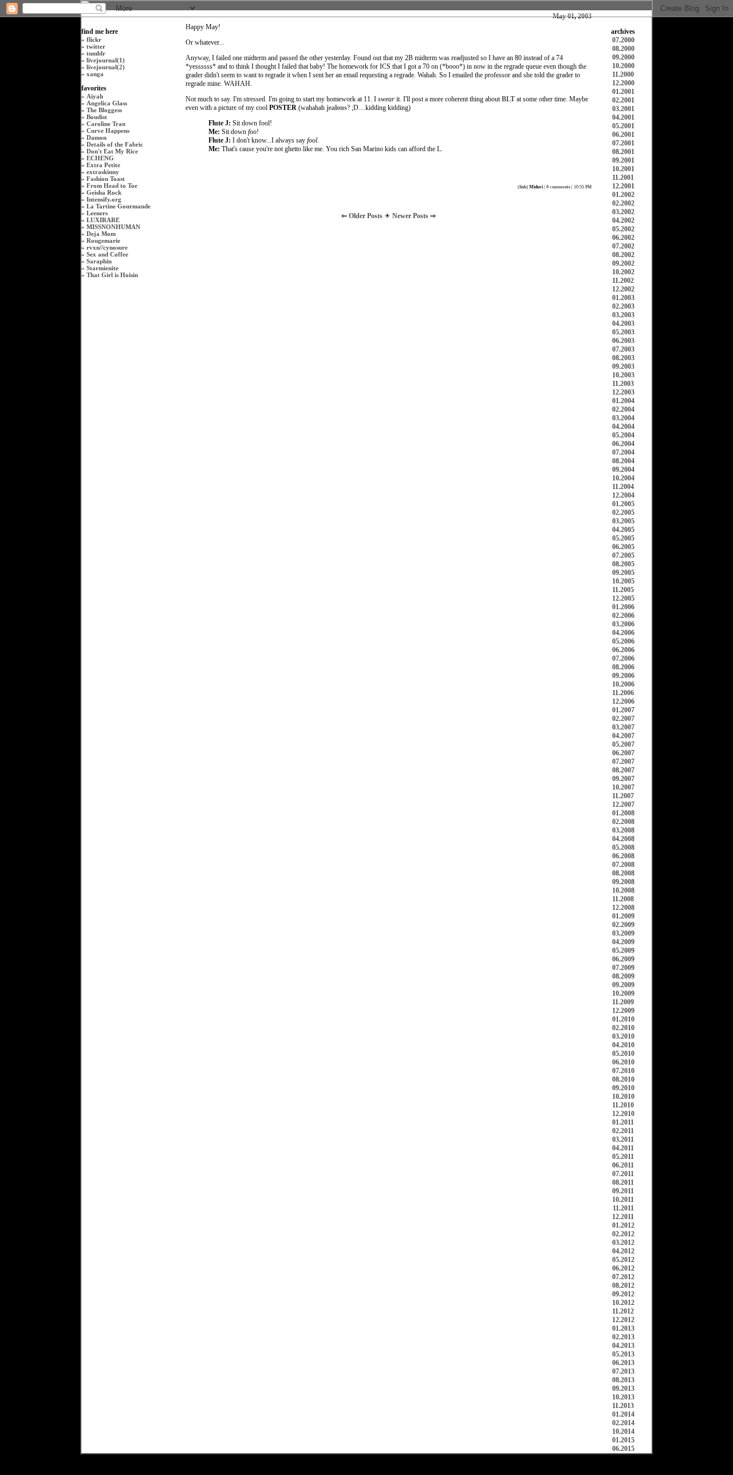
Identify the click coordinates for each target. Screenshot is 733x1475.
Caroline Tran (105, 123)
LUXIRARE (103, 219)
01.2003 (623, 298)
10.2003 (623, 375)
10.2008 (623, 890)
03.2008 (623, 830)
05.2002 (623, 229)
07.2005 (623, 555)
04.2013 (623, 1346)
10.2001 (623, 169)
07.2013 (623, 1371)
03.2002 (623, 212)
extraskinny (102, 171)
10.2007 (623, 787)
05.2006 (623, 641)
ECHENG (100, 158)
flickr (93, 39)
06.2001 (623, 135)
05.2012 (623, 1260)
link (522, 187)
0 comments (558, 187)
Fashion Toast (105, 178)
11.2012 (623, 1311)
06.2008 (623, 856)
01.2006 (623, 607)
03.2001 (623, 109)
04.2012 (623, 1251)
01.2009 (623, 916)
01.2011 (623, 1122)
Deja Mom (101, 233)
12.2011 (623, 1217)
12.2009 (623, 1011)
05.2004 (623, 435)
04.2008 (623, 839)
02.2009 (623, 925)
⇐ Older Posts (362, 216)
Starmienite (102, 268)
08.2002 (623, 255)
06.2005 (623, 547)
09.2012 (623, 1294)
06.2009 (623, 959)
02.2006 (623, 616)
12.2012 (623, 1320)
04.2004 (623, 427)
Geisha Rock (103, 192)
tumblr (95, 53)
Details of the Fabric (114, 144)
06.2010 (623, 1062)
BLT (508, 99)
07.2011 (623, 1174)
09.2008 (623, 882)
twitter (95, 46)
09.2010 (623, 1088)
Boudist (96, 116)
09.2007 (623, 779)
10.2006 (623, 684)
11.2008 (623, 899)
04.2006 (623, 633)
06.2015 (623, 1449)
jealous (336, 108)
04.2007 (623, 736)
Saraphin (99, 261)
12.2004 (623, 495)
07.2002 (623, 246)
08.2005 (623, 564)
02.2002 (623, 203)
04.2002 (623, 220)
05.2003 (623, 332)
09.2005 (623, 573)
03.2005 (623, 521)
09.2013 (623, 1389)
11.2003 (623, 384)
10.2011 (623, 1200)
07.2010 (623, 1071)
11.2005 (623, 590)
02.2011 (623, 1131)
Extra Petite (103, 164)
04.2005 (623, 530)
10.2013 (623, 1397)
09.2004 (623, 470)
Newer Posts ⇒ (414, 216)
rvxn (93, 247)
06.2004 (623, 444)
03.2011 (623, 1139)
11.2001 (623, 177)
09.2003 (623, 366)
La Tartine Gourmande (118, 206)
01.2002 (623, 195)
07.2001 (623, 143)
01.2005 (623, 504)
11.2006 (623, 693)
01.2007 (623, 710)
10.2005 (623, 581)
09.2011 (623, 1191)
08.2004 (623, 461)
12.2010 (623, 1114)
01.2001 (623, 92)
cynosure (115, 247)
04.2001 (623, 117)
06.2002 (623, 238)
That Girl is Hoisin (112, 274)
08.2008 (623, 873)
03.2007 (623, 727)
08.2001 (623, 152)
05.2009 (623, 950)
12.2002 (623, 289)
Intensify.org (103, 199)
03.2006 (623, 624)
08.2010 (623, 1079)
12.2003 (623, 392)
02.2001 (623, 100)
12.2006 (623, 701)
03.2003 (623, 315)
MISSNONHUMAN (113, 226)
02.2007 (623, 719)
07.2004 (623, 452)
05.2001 (623, 126)
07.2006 (623, 658)
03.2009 (623, 933)
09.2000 (623, 57)
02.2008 (623, 822)
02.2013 (623, 1337)
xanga (95, 73)
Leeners (97, 213)
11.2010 (623, 1105)
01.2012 (623, 1225)
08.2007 (623, 770)
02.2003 (623, 306)
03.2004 (623, 418)
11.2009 (623, 1002)
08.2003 (623, 358)
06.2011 (623, 1165)
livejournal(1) (105, 60)
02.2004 (623, 409)
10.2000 (623, 66)
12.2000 (623, 83)
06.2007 (623, 753)
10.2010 (623, 1097)
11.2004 (623, 487)
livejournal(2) (105, 67)
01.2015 (623, 1440)
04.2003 (623, 324)
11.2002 (623, 281)
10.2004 (623, 478)
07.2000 (623, 40)
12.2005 (623, 598)
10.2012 (623, 1303)
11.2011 (623, 1208)
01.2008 (623, 813)
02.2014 (623, 1423)
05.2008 (623, 847)
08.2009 (623, 976)
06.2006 (623, 650)
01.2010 (623, 1019)
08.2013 (623, 1380)
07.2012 (623, 1277)
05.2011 (623, 1157)
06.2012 (623, 1268)
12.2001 (623, 186)
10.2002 (623, 272)
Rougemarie (103, 240)
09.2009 (623, 985)
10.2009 (623, 993)
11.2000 (623, 74)
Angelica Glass (106, 103)
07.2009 (623, 968)
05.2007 (623, 744)
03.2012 (623, 1243)
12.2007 (623, 804)
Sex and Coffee (107, 254)
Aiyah (94, 96)
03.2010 (623, 1036)
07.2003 (623, 349)
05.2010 (623, 1054)
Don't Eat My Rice (112, 151)
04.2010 (623, 1045)
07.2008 (623, 865)
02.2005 (623, 512)
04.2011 (623, 1148)
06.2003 (623, 341)
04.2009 (623, 942)
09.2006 (623, 676)
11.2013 (623, 1406)
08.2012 (623, 1285)
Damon (96, 137)
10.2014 (623, 1431)
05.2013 (623, 1354)
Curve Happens (107, 130)
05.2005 (623, 538)
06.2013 (623, 1363)
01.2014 (623, 1414)
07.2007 (623, 762)
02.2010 (623, 1028)
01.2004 (623, 401)
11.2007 (623, 796)
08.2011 (623, 1182)
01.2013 (623, 1328)
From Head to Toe (111, 185)
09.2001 (623, 160)
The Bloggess (104, 110)
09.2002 (623, 263)
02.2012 (623, 1234)
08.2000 (623, 49)
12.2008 (623, 908)
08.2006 (623, 667)
